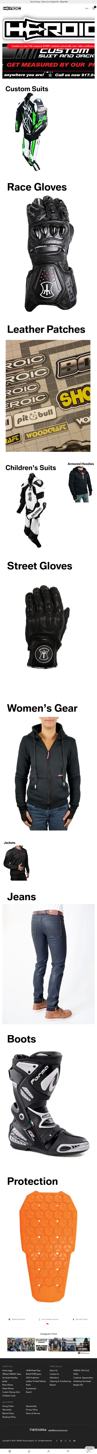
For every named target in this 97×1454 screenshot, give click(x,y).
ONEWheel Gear (33, 1370)
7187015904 (37, 1430)
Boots (28, 1384)
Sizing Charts (8, 1406)
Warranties (6, 1409)
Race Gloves (7, 1384)
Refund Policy (8, 1413)
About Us (53, 1370)
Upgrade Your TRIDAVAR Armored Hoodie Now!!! (38, 57)
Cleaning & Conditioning (60, 1381)
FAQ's (75, 1374)
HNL (86, 8)
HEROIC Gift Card (81, 1370)
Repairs (53, 1384)
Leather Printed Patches (36, 1381)
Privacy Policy (32, 1409)
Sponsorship (31, 1406)
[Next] (86, 1344)
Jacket (4, 1381)
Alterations (54, 1377)
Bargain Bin (78, 1384)
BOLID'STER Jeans (33, 1374)
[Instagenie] (83, 1354)
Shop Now (64, 2)
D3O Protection (32, 1377)
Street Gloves (8, 1388)
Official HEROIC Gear (11, 1374)
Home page (7, 1370)
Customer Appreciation (83, 1377)
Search (29, 1392)
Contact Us (54, 1374)
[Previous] (11, 1344)
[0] (93, 8)
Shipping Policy (9, 1417)
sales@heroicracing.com (57, 1430)
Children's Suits (8, 1395)
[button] (45, 72)
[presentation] (6, 46)
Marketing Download (82, 1381)
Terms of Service (33, 1413)
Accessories (31, 1388)
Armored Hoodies (10, 1377)
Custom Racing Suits (11, 1392)
